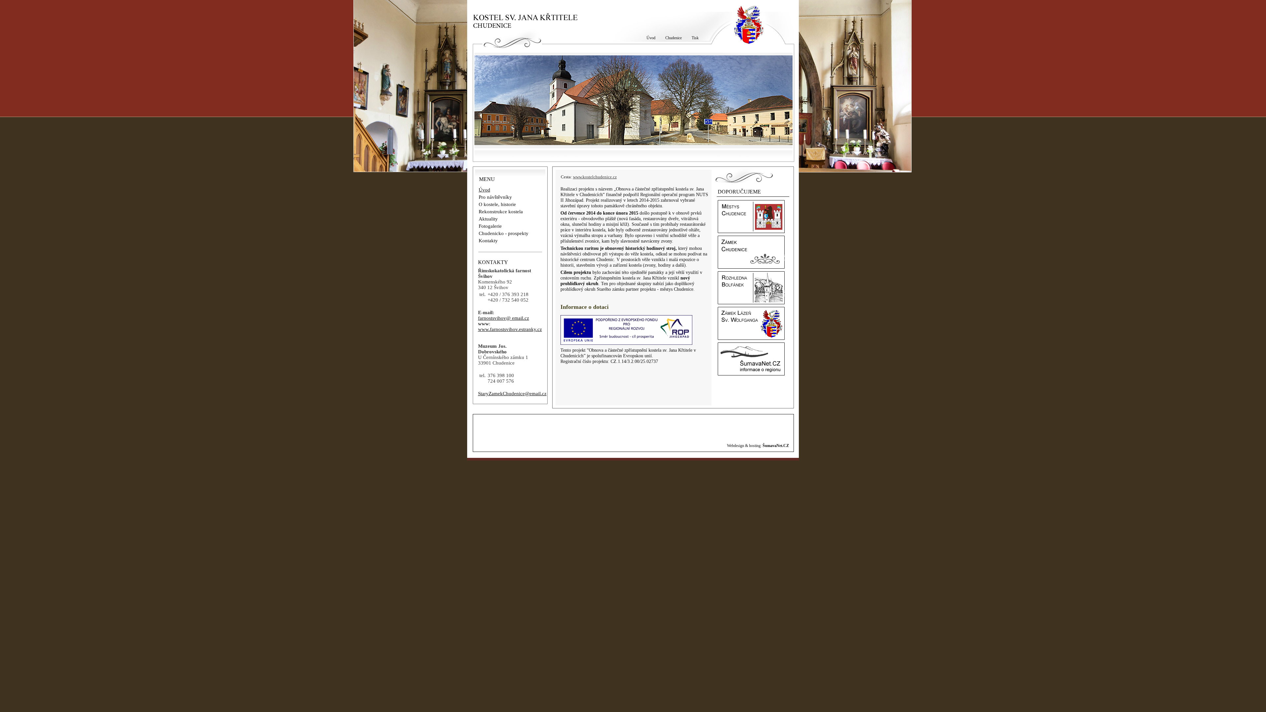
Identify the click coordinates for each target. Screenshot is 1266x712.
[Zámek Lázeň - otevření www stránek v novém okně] (751, 338)
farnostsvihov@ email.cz (503, 318)
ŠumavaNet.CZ (776, 445)
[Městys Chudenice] (751, 231)
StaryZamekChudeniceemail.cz (512, 393)
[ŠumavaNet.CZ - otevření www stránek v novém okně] (751, 373)
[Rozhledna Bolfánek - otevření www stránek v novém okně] (751, 302)
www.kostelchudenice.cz (595, 177)
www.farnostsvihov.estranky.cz (510, 329)
